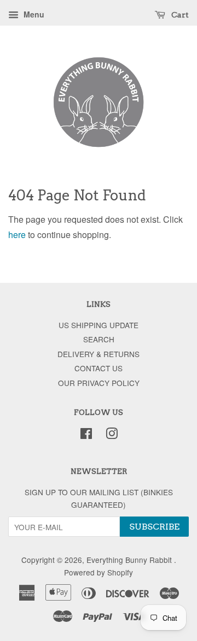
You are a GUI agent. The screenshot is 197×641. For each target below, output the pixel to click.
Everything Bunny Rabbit (130, 559)
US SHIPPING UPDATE (98, 324)
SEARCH (98, 339)
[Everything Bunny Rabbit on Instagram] (112, 435)
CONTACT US (98, 368)
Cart (179, 14)
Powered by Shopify (98, 572)
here (17, 234)
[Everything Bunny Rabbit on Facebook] (86, 435)
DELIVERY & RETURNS (98, 353)
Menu (32, 14)
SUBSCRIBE (154, 526)
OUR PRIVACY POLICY (99, 382)
